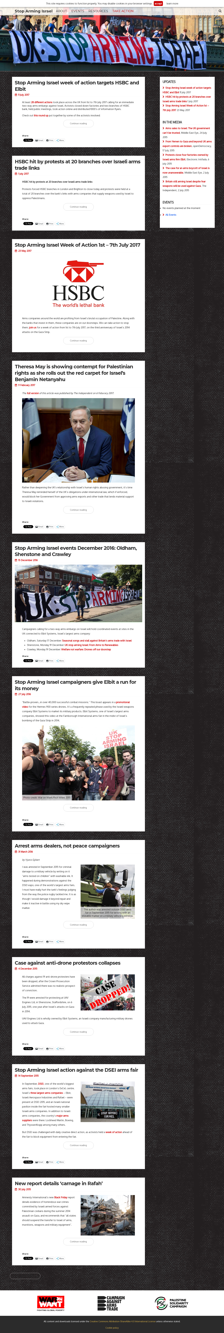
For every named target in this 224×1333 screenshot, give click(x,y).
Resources (98, 11)
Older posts (25, 1276)
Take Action (122, 11)
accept (158, 3)
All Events (170, 214)
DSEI (41, 1083)
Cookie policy (112, 1327)
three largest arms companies (46, 1092)
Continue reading (82, 124)
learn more (172, 3)
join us (32, 327)
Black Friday (60, 1197)
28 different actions (41, 102)
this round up (41, 115)
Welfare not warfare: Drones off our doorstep (86, 649)
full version (33, 393)
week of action (114, 1132)
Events (77, 11)
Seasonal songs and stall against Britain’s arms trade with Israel (97, 640)
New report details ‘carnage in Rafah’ (59, 1183)
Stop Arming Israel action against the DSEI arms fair (76, 1070)
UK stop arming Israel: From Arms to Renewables (91, 645)
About (61, 11)
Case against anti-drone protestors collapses (67, 963)
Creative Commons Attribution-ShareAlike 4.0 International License (123, 1321)
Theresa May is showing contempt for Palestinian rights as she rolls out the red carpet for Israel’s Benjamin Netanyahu (74, 373)
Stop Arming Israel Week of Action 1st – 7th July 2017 (77, 245)
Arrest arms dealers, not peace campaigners (67, 846)
